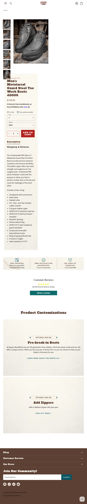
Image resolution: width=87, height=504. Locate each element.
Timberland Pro (13, 78)
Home (5, 10)
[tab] (13, 142)
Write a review (43, 293)
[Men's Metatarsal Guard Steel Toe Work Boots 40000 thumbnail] (7, 24)
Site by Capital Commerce (11, 496)
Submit (66, 477)
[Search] (9, 3)
